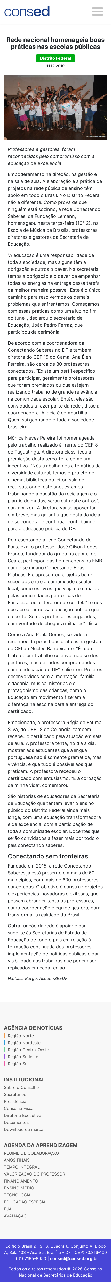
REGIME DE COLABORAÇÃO (31, 1153)
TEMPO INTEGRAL (22, 1167)
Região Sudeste (23, 1056)
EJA (8, 1208)
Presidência (15, 1101)
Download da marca (23, 1129)
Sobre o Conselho (21, 1087)
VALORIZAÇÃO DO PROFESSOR (34, 1174)
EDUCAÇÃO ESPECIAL (26, 1201)
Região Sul (18, 1063)
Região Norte (21, 1035)
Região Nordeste (24, 1042)
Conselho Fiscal (19, 1108)
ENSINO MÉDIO (19, 1188)
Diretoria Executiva (22, 1115)
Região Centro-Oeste (28, 1049)
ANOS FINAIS (17, 1160)
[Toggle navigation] (98, 11)
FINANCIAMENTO (21, 1181)
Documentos (16, 1122)
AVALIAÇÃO (15, 1215)
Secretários (15, 1094)
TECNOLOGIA (17, 1194)
